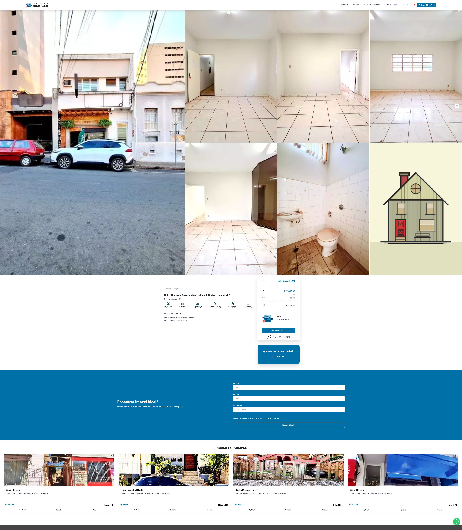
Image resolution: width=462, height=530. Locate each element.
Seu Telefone (237, 405)
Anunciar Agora (278, 356)
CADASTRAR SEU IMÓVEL (372, 5)
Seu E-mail (236, 394)
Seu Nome (236, 383)
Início (168, 288)
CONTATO (387, 5)
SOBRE (396, 5)
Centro (185, 288)
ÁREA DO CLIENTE (427, 5)
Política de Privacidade (271, 418)
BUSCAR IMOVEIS (288, 425)
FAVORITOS (407, 5)
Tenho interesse (278, 330)
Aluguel (176, 288)
